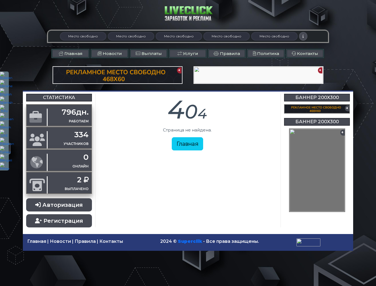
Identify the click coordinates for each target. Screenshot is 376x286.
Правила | (86, 241)
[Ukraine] (4, 84)
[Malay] (4, 166)
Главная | (38, 241)
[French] (4, 125)
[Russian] (4, 76)
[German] (4, 117)
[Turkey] (4, 150)
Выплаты (151, 53)
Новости (112, 53)
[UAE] (4, 133)
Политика (267, 53)
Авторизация (62, 205)
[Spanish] (4, 100)
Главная (73, 53)
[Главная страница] (188, 13)
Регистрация (62, 221)
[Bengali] (4, 158)
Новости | (61, 241)
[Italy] (4, 109)
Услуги (190, 53)
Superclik (190, 241)
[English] (4, 92)
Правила (229, 53)
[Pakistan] (4, 142)
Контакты (307, 53)
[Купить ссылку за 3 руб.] (303, 36)
